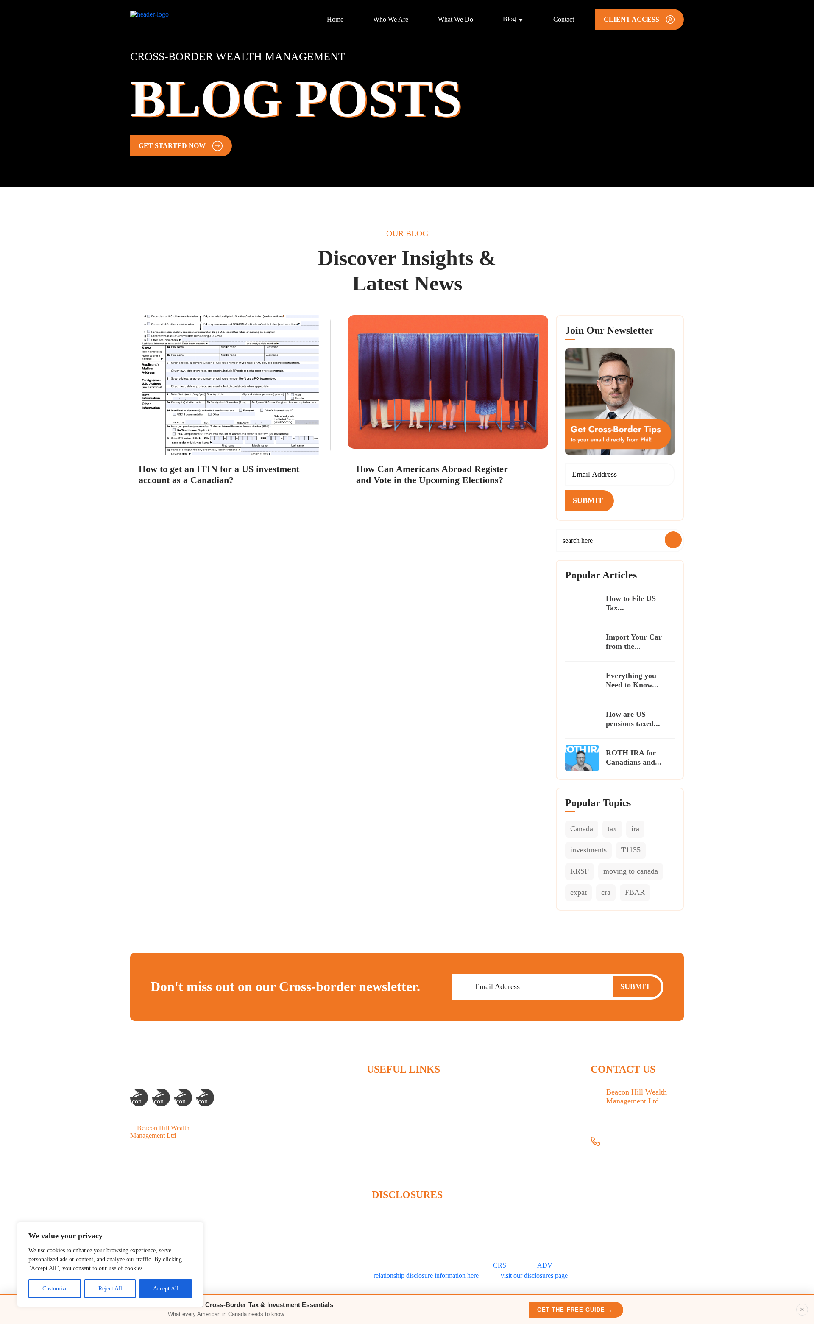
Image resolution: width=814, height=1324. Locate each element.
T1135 (631, 850)
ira (635, 828)
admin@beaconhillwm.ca (640, 1161)
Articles (377, 1134)
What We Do (455, 19)
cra (605, 892)
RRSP (579, 871)
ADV (544, 1265)
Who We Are (390, 19)
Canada (581, 828)
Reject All (110, 1288)
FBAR (635, 892)
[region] (110, 1264)
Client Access (385, 1163)
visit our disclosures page (534, 1275)
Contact (563, 19)
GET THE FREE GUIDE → (575, 1310)
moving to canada (630, 871)
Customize (54, 1288)
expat (578, 892)
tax (612, 828)
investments (588, 850)
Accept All (165, 1288)
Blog (509, 18)
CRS (499, 1265)
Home (335, 19)
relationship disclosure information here (426, 1275)
